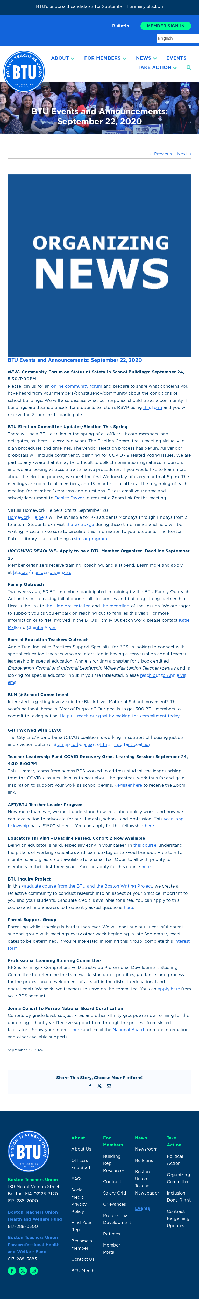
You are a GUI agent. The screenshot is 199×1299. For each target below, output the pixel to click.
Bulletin (120, 26)
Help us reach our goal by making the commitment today (120, 716)
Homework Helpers (27, 517)
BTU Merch (82, 1270)
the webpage (80, 524)
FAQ (76, 1179)
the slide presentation (68, 606)
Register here (128, 785)
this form (152, 407)
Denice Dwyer (69, 498)
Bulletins (144, 1160)
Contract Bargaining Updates (178, 1218)
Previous (163, 154)
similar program (90, 539)
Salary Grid (114, 1193)
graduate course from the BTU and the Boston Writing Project (87, 886)
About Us (81, 1149)
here (149, 826)
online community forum (76, 386)
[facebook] (12, 1271)
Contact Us (82, 1259)
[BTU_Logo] (24, 53)
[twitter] (23, 1271)
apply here (169, 989)
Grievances (114, 1204)
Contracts (113, 1181)
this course (144, 845)
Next (182, 154)
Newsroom (146, 1149)
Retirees (111, 1234)
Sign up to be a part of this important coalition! (103, 744)
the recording (115, 606)
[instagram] (34, 1271)
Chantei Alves (41, 627)
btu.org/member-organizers (42, 572)
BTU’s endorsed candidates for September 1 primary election (99, 6)
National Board (128, 1029)
